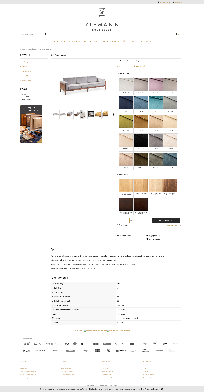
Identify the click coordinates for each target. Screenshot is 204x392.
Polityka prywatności (67, 374)
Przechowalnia (106, 374)
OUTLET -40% (26, 71)
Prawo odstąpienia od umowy (70, 378)
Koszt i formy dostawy (26, 378)
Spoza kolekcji (26, 81)
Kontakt (145, 371)
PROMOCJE (25, 76)
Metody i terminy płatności (28, 374)
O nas (144, 368)
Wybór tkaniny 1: (123, 73)
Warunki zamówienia (67, 371)
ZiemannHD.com (148, 378)
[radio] (126, 86)
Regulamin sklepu (66, 368)
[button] (113, 114)
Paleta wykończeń (148, 374)
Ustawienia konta (107, 378)
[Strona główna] (102, 19)
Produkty (25, 62)
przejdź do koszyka (26, 99)
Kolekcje (24, 67)
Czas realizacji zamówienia (28, 371)
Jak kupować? (24, 368)
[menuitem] (59, 41)
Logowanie (105, 368)
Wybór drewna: (122, 175)
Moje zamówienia (107, 371)
